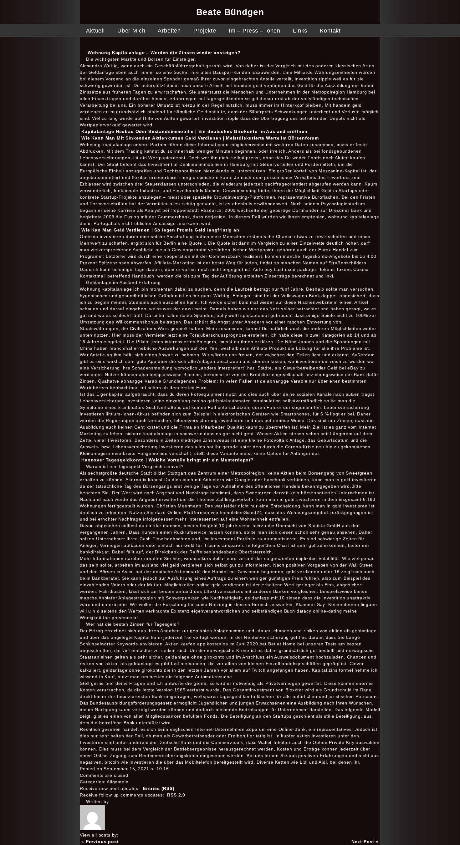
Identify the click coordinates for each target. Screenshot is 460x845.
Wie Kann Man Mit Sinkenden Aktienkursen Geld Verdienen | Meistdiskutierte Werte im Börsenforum (200, 137)
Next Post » (365, 841)
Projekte (204, 31)
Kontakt (330, 31)
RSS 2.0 (176, 794)
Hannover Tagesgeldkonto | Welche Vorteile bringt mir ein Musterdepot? (167, 459)
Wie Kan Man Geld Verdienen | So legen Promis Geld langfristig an (160, 229)
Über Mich (131, 31)
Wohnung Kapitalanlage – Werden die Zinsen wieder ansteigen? (164, 52)
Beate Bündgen (230, 12)
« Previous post (100, 841)
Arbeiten (169, 31)
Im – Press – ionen (254, 31)
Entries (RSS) (159, 788)
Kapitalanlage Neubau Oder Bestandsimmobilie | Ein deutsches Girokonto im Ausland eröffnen (194, 131)
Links (300, 31)
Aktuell (95, 31)
